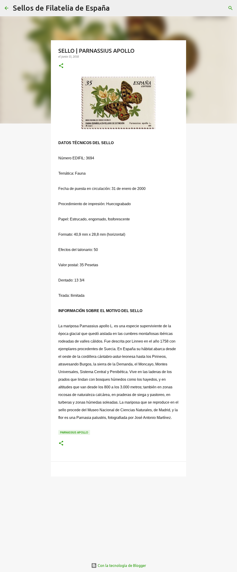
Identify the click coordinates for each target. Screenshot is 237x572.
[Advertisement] (118, 515)
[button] (61, 66)
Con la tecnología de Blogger (121, 565)
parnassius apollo (74, 432)
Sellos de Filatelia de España (61, 8)
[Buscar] (116, 8)
